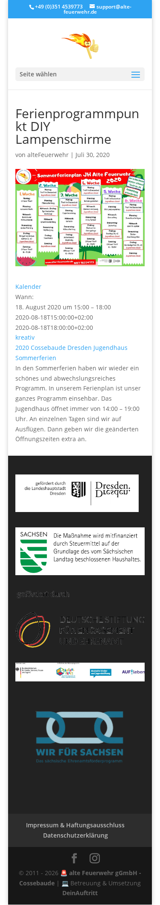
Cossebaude (48, 347)
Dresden (79, 347)
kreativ (25, 337)
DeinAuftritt (80, 893)
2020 (22, 347)
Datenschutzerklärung (75, 835)
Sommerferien (35, 358)
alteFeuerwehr (48, 155)
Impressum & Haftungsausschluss (75, 825)
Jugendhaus (110, 347)
